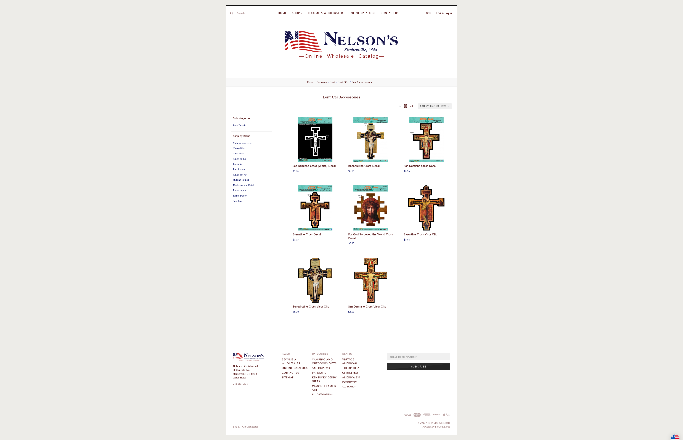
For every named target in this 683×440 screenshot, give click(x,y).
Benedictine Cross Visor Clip (311, 306)
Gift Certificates (250, 426)
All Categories (322, 394)
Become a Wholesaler (325, 13)
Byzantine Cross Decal (307, 234)
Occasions (322, 82)
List (399, 106)
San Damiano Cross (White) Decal (314, 166)
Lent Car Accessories (363, 82)
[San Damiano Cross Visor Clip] (370, 280)
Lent (332, 82)
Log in (440, 13)
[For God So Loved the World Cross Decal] (370, 207)
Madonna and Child (243, 185)
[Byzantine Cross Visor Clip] (426, 207)
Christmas (238, 153)
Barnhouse (239, 169)
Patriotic (237, 164)
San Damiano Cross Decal (420, 166)
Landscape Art (240, 190)
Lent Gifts (343, 82)
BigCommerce (442, 426)
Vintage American (242, 143)
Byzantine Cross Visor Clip (420, 234)
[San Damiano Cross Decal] (426, 139)
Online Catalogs (361, 13)
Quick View (315, 155)
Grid (411, 106)
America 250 (240, 158)
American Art (240, 174)
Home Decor (240, 195)
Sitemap (288, 377)
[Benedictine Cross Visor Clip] (315, 280)
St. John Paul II (241, 179)
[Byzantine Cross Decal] (315, 207)
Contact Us (390, 13)
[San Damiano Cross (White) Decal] (315, 139)
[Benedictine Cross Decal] (370, 139)
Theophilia (239, 148)
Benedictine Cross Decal (364, 166)
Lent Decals (239, 125)
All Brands (349, 387)
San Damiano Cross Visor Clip (367, 306)
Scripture (238, 201)
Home (282, 13)
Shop (296, 13)
